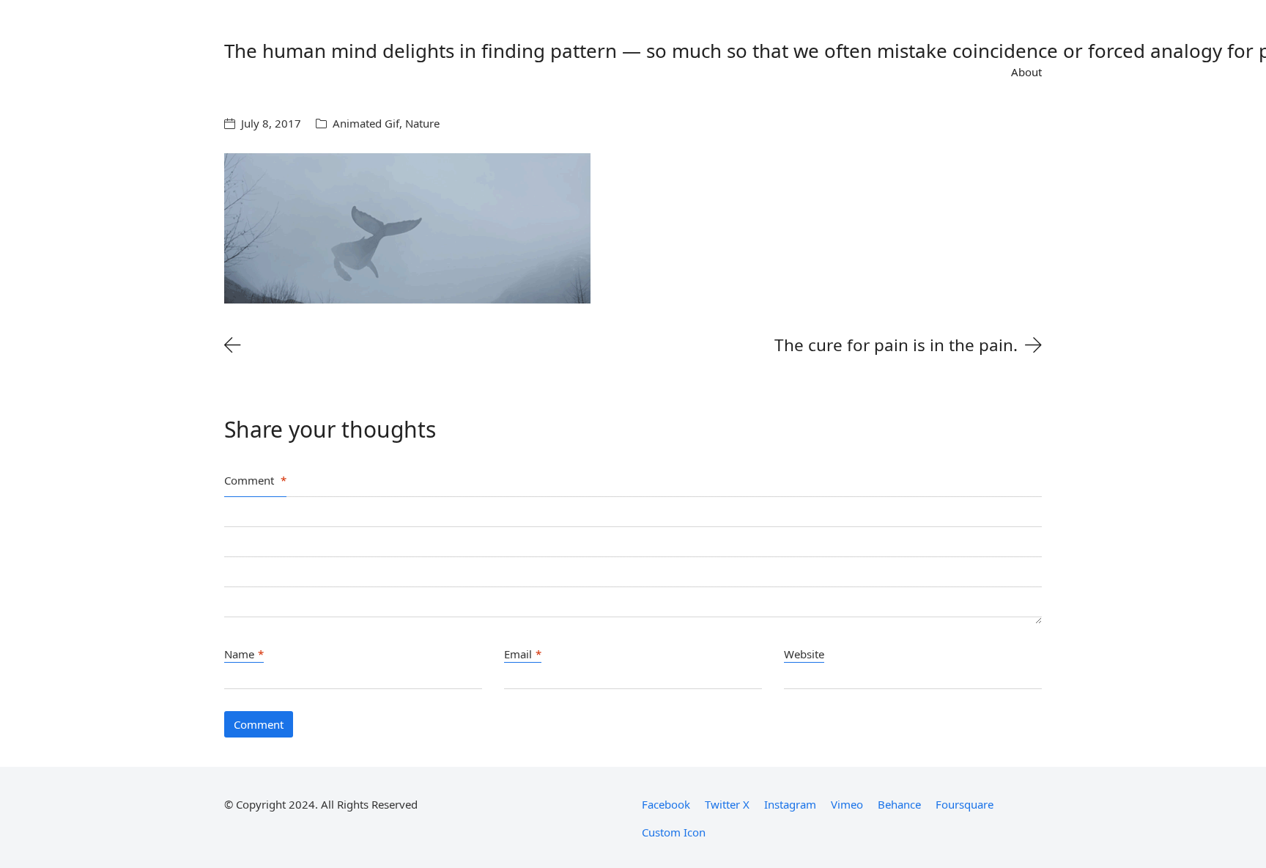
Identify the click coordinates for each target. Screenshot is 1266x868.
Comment (255, 480)
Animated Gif (366, 123)
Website (804, 654)
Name (244, 654)
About (1026, 71)
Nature (422, 123)
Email (522, 654)
